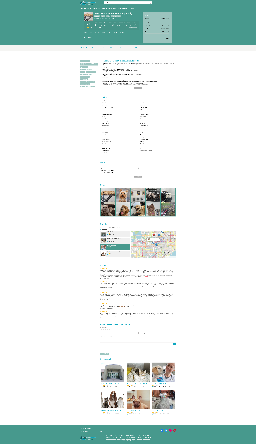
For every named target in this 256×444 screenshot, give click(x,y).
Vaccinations (139, 439)
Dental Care (137, 435)
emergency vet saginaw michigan (88, 81)
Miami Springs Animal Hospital (153, 239)
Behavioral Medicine (129, 435)
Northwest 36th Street (115, 16)
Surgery (134, 439)
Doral (108, 16)
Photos (109, 32)
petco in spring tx (84, 79)
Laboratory (107, 437)
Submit (101, 431)
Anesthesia (121, 435)
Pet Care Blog (96, 8)
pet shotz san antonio (85, 61)
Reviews (122, 32)
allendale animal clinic (85, 84)
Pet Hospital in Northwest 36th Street (114, 47)
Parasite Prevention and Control (144, 437)
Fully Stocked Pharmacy (146, 435)
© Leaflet (167, 257)
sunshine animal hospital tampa (87, 74)
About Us (107, 435)
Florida (103, 16)
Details (103, 32)
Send (174, 344)
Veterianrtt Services (114, 435)
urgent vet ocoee (84, 67)
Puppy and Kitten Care (111, 439)
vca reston (83, 72)
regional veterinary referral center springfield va (89, 64)
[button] (145, 245)
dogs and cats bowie (91, 72)
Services (97, 32)
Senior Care (128, 439)
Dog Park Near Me (122, 8)
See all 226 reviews (133, 27)
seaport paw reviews (85, 76)
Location (115, 32)
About (91, 32)
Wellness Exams (146, 439)
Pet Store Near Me (112, 8)
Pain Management (132, 437)
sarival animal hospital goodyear (87, 86)
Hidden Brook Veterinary (86, 8)
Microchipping (114, 437)
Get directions (104, 229)
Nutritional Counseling (123, 437)
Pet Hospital (104, 8)
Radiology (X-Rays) (121, 439)
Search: (106, 3)
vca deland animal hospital (86, 69)
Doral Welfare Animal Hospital (130, 47)
